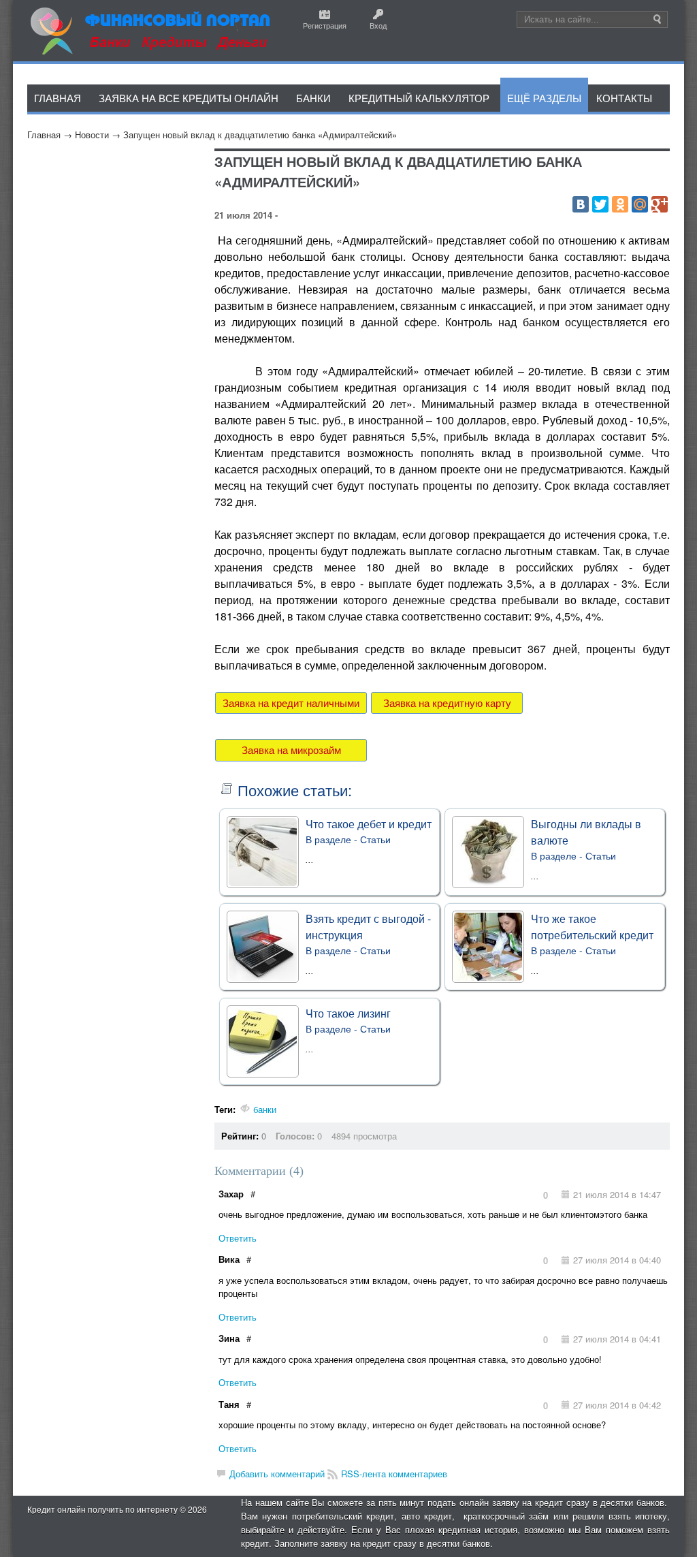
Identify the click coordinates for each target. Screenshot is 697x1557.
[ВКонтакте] (580, 204)
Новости (92, 134)
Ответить (237, 1237)
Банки (313, 98)
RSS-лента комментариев (394, 1473)
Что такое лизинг (348, 1013)
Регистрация (324, 25)
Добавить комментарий (277, 1473)
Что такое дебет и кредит (369, 824)
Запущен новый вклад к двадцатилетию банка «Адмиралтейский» (260, 134)
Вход (378, 25)
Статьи (375, 839)
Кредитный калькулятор (418, 98)
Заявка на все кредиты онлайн (188, 98)
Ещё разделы (544, 98)
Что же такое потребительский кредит (592, 927)
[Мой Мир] (640, 204)
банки (264, 1109)
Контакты (624, 98)
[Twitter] (600, 204)
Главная (44, 134)
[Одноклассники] (620, 204)
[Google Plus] (659, 204)
